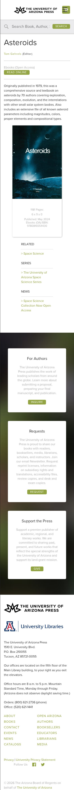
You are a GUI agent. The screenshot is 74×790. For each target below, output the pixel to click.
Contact (12, 727)
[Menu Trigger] (64, 9)
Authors (45, 721)
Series (26, 263)
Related (27, 244)
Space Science (33, 253)
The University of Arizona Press (35, 10)
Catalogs (12, 744)
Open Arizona (49, 716)
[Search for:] (37, 26)
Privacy (9, 760)
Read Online (17, 72)
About (9, 716)
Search (61, 26)
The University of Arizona (34, 787)
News (25, 291)
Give (37, 569)
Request (37, 492)
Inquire (37, 402)
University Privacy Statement (35, 760)
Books (9, 721)
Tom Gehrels (13, 54)
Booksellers (48, 727)
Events (10, 733)
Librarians (46, 738)
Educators (47, 733)
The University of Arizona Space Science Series (34, 277)
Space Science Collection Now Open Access (36, 306)
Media (42, 744)
